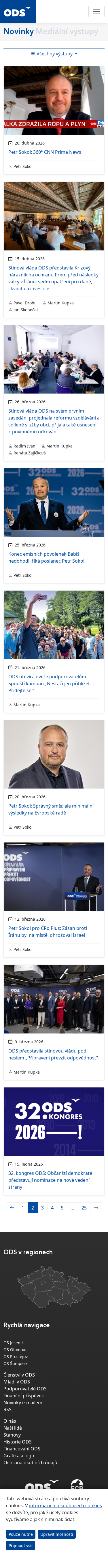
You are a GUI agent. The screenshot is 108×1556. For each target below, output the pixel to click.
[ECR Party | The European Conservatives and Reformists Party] (77, 1486)
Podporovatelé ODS (25, 1388)
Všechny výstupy (54, 53)
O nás (9, 1421)
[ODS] (42, 1484)
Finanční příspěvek (23, 1395)
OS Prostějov (15, 1356)
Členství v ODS (19, 1375)
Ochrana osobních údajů (30, 1462)
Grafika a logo (18, 1455)
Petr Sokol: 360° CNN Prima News (44, 152)
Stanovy (12, 1435)
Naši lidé (12, 1428)
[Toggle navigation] (96, 11)
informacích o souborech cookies (65, 1505)
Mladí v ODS (16, 1382)
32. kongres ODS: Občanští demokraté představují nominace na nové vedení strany (50, 1180)
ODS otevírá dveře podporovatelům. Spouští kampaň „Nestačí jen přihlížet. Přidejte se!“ (49, 683)
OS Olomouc (15, 1349)
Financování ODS (21, 1448)
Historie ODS (17, 1442)
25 (84, 1208)
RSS (7, 1409)
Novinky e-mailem (22, 1402)
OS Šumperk (15, 1363)
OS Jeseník (13, 1342)
